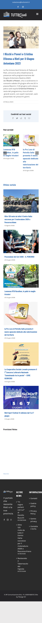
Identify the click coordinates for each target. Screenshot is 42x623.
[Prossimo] (37, 153)
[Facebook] (4, 520)
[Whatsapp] (11, 520)
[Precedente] (5, 153)
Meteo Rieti (6, 474)
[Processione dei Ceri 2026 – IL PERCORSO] (21, 241)
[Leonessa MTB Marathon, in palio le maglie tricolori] (11, 140)
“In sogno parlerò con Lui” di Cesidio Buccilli (21, 510)
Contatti (33, 498)
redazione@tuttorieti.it (21, 2)
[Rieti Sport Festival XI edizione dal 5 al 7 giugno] (21, 397)
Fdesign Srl (22, 597)
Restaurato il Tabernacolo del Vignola (21, 563)
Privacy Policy (33, 512)
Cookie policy (33, 504)
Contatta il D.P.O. (34, 527)
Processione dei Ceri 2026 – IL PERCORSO (19, 257)
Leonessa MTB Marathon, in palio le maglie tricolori (11, 152)
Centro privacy (33, 520)
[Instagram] (8, 520)
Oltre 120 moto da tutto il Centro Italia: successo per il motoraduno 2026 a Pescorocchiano (18, 219)
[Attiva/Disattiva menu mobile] (37, 14)
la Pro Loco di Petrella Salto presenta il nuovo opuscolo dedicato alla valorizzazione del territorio (30, 158)
